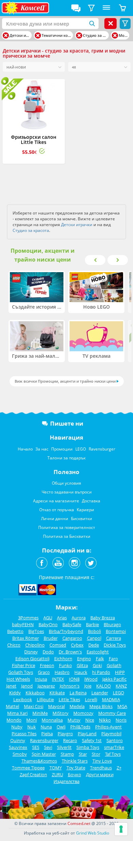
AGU (47, 618)
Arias (62, 618)
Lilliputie (45, 699)
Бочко (74, 774)
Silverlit (64, 747)
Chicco (13, 645)
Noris (121, 720)
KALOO (103, 686)
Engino (84, 658)
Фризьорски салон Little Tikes (33, 139)
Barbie (92, 624)
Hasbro (62, 672)
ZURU (57, 774)
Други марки (100, 774)
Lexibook (22, 699)
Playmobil (111, 734)
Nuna (46, 727)
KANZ (121, 686)
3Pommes (28, 618)
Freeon (47, 665)
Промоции (62, 449)
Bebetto (15, 631)
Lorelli (91, 699)
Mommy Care (112, 713)
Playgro (65, 734)
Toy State (75, 768)
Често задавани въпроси (67, 492)
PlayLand (87, 734)
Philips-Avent (108, 727)
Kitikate (57, 693)
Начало (25, 449)
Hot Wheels (18, 679)
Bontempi (116, 631)
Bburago (112, 624)
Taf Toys (113, 754)
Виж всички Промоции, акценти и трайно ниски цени (65, 381)
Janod (27, 686)
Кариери (85, 510)
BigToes (36, 631)
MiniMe (40, 713)
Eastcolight (98, 652)
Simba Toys (87, 747)
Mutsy (74, 720)
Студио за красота (31, 230)
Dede (93, 645)
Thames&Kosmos (39, 761)
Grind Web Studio (92, 833)
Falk (100, 658)
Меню (106, 8)
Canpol (94, 638)
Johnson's (69, 686)
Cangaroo (72, 638)
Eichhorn (63, 658)
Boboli (94, 631)
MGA (122, 706)
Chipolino (35, 645)
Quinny (17, 740)
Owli (61, 727)
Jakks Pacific (114, 679)
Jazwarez (46, 686)
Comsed (57, 645)
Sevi (48, 747)
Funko (65, 665)
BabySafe (71, 624)
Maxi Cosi (33, 706)
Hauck (80, 672)
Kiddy (15, 693)
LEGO (80, 449)
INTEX (58, 679)
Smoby (20, 754)
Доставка (91, 501)
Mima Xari (17, 713)
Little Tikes (69, 699)
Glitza (82, 665)
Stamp (67, 754)
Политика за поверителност (66, 527)
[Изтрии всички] (110, 23)
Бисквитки (81, 518)
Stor (96, 754)
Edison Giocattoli (32, 658)
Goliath (114, 665)
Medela (77, 706)
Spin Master (44, 754)
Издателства (66, 781)
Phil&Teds (80, 727)
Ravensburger (102, 449)
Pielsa (47, 734)
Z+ (119, 768)
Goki (97, 665)
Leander (99, 693)
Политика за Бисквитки (66, 536)
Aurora (79, 618)
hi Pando (101, 672)
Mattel (12, 706)
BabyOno (48, 624)
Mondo (13, 720)
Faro (113, 658)
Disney (31, 652)
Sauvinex (18, 747)
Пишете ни (66, 423)
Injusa (41, 679)
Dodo (48, 652)
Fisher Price (23, 665)
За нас (41, 449)
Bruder (51, 638)
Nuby (17, 727)
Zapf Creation (33, 774)
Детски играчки (76, 224)
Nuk (31, 727)
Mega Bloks (101, 706)
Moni (31, 720)
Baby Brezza (102, 618)
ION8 (74, 679)
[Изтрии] (6, 35)
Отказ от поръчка (56, 510)
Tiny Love (102, 761)
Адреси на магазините (56, 501)
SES (35, 747)
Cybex (77, 645)
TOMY (55, 768)
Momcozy (83, 713)
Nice (89, 720)
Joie (87, 686)
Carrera (113, 638)
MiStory (61, 713)
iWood (91, 679)
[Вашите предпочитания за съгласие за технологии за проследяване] (121, 829)
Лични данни (54, 518)
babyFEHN (23, 624)
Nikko (105, 720)
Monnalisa (52, 720)
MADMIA (111, 699)
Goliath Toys (20, 672)
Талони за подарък (66, 458)
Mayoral (56, 706)
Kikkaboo (35, 693)
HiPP (120, 672)
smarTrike (114, 747)
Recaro (70, 740)
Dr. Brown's (70, 652)
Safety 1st (92, 740)
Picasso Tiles (24, 734)
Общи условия (66, 483)
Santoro (114, 740)
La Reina (78, 693)
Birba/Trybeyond (66, 631)
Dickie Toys (115, 645)
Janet (11, 686)
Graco (44, 672)
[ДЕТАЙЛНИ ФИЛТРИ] (91, 8)
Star (83, 754)
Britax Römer (25, 638)
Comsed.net (79, 823)
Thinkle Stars (75, 761)
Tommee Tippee (28, 768)
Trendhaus (101, 768)
